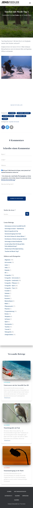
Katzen (7, 296)
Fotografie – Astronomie (12, 278)
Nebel (6, 303)
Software (7, 319)
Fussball (7, 290)
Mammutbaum (9, 301)
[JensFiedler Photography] (11, 3)
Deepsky (7, 270)
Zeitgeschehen (9, 334)
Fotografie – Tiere (10, 288)
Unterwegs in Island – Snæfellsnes (14, 228)
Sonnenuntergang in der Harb (13, 234)
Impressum (25, 495)
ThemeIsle (22, 504)
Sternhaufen (8, 324)
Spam (6, 321)
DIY (5, 272)
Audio (6, 265)
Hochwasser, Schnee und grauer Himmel (16, 239)
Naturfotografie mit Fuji (11, 231)
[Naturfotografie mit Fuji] (16, 412)
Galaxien (7, 293)
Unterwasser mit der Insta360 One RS (15, 226)
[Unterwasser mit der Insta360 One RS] (16, 370)
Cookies (9, 491)
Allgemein (7, 260)
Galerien (17, 495)
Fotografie (12, 113)
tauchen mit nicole (14, 121)
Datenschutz (8, 495)
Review (6, 314)
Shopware (7, 316)
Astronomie (8, 262)
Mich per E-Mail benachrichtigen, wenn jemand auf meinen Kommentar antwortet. (15, 171)
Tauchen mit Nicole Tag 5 (12, 251)
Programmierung (9, 311)
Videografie (8, 332)
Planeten (7, 308)
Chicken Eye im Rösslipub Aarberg (14, 249)
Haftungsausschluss (20, 491)
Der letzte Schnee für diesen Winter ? (15, 236)
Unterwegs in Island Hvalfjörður (13, 241)
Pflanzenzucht (9, 306)
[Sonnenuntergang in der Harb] (16, 455)
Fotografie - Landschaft (24, 113)
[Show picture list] (16, 105)
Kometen (7, 298)
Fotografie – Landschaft (11, 280)
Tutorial (7, 329)
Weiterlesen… (7, 397)
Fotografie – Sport (10, 285)
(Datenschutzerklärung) (8, 180)
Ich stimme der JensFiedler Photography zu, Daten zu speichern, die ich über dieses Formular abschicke (16, 178)
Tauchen (5, 118)
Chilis (6, 267)
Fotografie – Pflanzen (11, 283)
